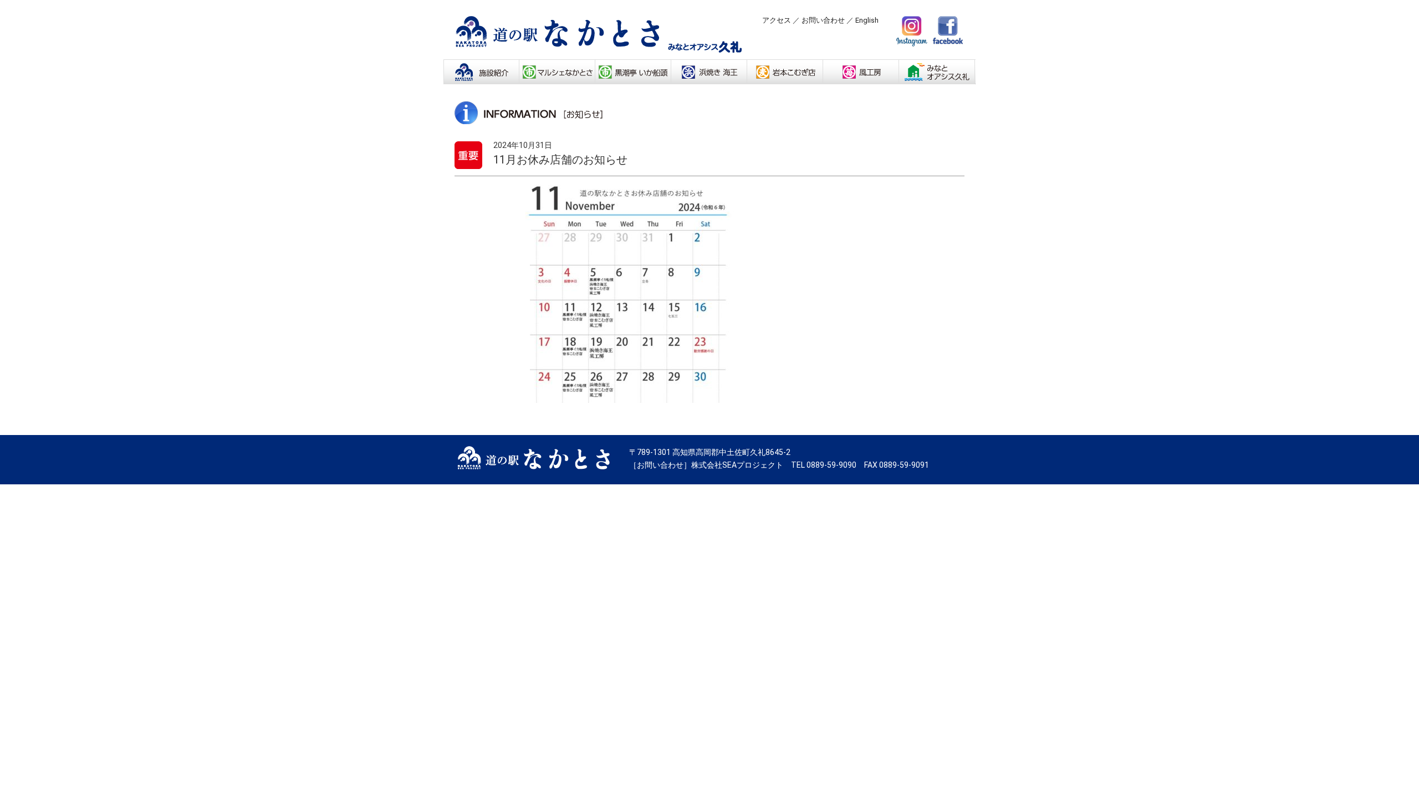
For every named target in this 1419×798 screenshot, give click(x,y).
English (867, 20)
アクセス (776, 20)
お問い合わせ (823, 20)
